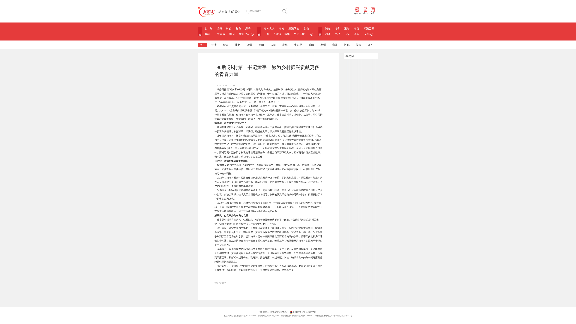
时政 (228, 28)
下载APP (357, 13)
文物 (306, 28)
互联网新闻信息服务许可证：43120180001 (240, 316)
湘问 (232, 34)
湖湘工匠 (368, 28)
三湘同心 (293, 28)
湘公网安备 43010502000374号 (304, 312)
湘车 (356, 34)
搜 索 (285, 11)
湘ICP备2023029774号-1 (279, 312)
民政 (337, 34)
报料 (365, 13)
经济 (248, 28)
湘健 (327, 34)
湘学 (337, 28)
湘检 (281, 28)
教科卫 (209, 34)
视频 (219, 28)
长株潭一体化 (281, 34)
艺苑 (347, 34)
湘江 (327, 28)
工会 (266, 34)
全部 (366, 34)
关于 (372, 13)
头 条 (208, 28)
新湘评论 (244, 34)
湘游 (347, 28)
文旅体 (221, 34)
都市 (238, 28)
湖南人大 (269, 28)
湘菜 (356, 28)
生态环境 (299, 34)
